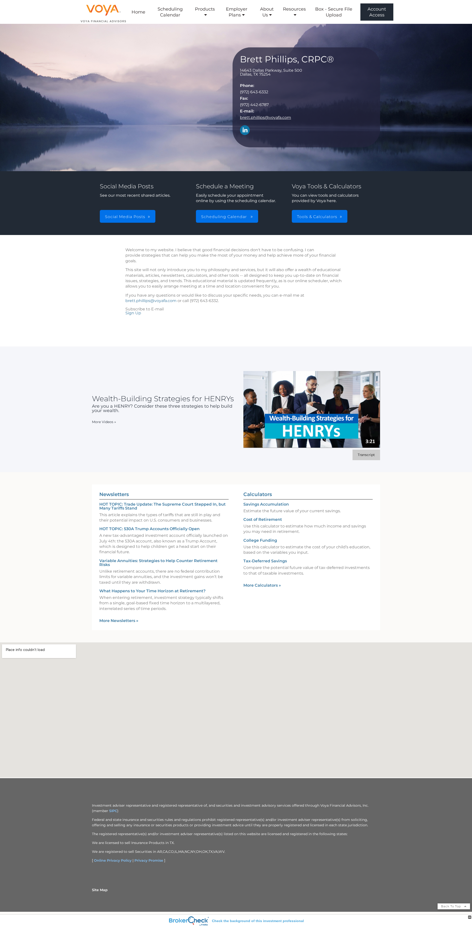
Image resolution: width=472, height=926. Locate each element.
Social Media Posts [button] (125, 216)
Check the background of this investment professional (258, 921)
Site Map (100, 890)
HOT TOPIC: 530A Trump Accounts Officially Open (149, 528)
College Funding (260, 540)
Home (138, 12)
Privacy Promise (148, 860)
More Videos (104, 422)
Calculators (257, 494)
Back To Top (451, 906)
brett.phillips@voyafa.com (265, 117)
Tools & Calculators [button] (317, 216)
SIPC (113, 811)
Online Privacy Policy (113, 860)
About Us (267, 12)
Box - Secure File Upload (333, 12)
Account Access (377, 12)
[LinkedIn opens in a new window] (245, 130)
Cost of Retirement (262, 519)
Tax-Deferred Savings (265, 561)
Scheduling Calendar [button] (224, 216)
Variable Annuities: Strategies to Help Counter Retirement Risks (158, 562)
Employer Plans (236, 12)
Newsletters (114, 494)
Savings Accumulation (266, 504)
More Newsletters (118, 620)
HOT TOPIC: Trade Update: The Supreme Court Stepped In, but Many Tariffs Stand (162, 506)
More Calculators (262, 585)
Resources (294, 9)
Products (205, 9)
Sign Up (133, 313)
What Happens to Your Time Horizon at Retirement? (152, 591)
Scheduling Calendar (170, 12)
